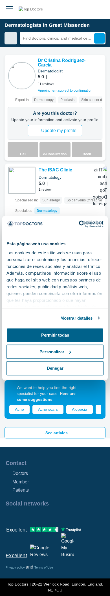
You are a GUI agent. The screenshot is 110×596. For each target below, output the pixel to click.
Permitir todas (55, 335)
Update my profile (58, 130)
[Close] (95, 391)
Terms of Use (43, 567)
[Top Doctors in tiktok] (60, 516)
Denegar (55, 368)
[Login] (99, 9)
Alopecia (79, 409)
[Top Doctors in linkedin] (30, 516)
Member (20, 481)
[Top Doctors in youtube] (50, 516)
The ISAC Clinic (55, 169)
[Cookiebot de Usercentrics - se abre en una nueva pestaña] (79, 224)
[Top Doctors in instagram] (20, 516)
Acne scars (48, 409)
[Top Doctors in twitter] (40, 516)
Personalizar (51, 351)
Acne (19, 409)
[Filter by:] (11, 38)
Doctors (20, 473)
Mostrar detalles (76, 318)
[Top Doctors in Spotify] (71, 516)
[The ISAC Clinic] (22, 180)
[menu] (9, 9)
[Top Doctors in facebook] (10, 516)
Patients (20, 490)
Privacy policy (16, 567)
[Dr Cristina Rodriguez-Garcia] (22, 75)
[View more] (99, 67)
